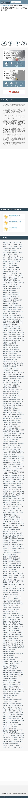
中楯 (4, 529)
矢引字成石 (6, 468)
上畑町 (15, 258)
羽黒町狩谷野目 (13, 668)
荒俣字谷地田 (6, 611)
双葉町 (21, 244)
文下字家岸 (21, 277)
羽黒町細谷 (6, 668)
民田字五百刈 (12, 334)
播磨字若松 (6, 420)
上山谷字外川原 (16, 319)
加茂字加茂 (21, 498)
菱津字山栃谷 (6, 531)
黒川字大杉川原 (7, 691)
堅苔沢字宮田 (6, 497)
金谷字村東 (12, 321)
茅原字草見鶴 (13, 265)
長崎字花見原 (12, 567)
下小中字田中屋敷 (7, 527)
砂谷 (19, 449)
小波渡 (12, 495)
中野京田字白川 (16, 410)
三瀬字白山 (20, 483)
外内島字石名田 (7, 301)
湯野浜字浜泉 (6, 508)
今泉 (18, 502)
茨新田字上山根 (7, 573)
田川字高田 (6, 437)
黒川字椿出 (6, 690)
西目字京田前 (6, 475)
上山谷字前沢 (12, 317)
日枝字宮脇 (6, 248)
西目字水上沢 (20, 477)
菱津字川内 (13, 533)
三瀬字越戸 (6, 483)
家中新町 (16, 259)
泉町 (4, 259)
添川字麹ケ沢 (6, 590)
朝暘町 (21, 275)
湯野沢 (12, 430)
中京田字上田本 (14, 424)
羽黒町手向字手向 (7, 672)
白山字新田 (20, 355)
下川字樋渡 (20, 546)
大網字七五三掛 (12, 718)
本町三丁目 (18, 242)
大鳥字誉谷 (6, 703)
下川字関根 (21, 539)
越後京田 (21, 584)
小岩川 (17, 745)
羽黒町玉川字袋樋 (7, 638)
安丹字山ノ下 (13, 407)
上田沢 (10, 707)
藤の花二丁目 (19, 617)
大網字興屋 (21, 720)
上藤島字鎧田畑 (16, 607)
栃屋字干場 (21, 523)
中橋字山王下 (13, 332)
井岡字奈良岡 (20, 378)
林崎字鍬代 (6, 403)
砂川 (20, 711)
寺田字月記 (12, 374)
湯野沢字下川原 (20, 430)
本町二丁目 (12, 242)
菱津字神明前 (11, 529)
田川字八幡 (13, 433)
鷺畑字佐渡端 (20, 590)
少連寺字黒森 (6, 441)
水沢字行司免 (6, 456)
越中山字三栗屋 (7, 722)
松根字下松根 (6, 695)
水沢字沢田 (13, 452)
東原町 (17, 256)
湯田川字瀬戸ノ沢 (7, 346)
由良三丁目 (18, 489)
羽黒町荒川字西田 (18, 625)
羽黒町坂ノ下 (19, 630)
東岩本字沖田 (6, 728)
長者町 (15, 246)
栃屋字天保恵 (6, 525)
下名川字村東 (19, 714)
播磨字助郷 (12, 420)
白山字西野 (18, 357)
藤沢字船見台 (13, 353)
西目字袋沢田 (12, 477)
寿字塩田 (18, 326)
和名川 (12, 605)
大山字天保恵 (19, 519)
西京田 (20, 412)
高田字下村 (6, 391)
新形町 (10, 258)
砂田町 (4, 284)
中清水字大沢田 (7, 384)
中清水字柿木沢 (16, 386)
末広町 (15, 273)
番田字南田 (12, 271)
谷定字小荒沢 (6, 326)
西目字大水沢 (12, 479)
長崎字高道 (12, 565)
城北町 (11, 263)
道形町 (4, 273)
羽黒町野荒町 (16, 628)
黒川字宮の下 (12, 690)
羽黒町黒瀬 (12, 659)
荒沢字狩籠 (13, 705)
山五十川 (5, 739)
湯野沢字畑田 (6, 430)
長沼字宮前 (19, 602)
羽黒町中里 (6, 630)
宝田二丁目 (17, 261)
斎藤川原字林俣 (17, 286)
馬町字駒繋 (20, 535)
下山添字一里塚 (7, 686)
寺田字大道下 (6, 376)
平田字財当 (20, 422)
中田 (20, 676)
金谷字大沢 (6, 321)
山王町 (21, 258)
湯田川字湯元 (16, 346)
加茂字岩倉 (6, 500)
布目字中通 (13, 365)
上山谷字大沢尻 (7, 319)
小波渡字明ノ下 (12, 493)
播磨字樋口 (6, 418)
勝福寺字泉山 (13, 290)
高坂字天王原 (6, 340)
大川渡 (17, 583)
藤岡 (4, 586)
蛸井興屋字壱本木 (7, 594)
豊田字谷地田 (12, 401)
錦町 (4, 258)
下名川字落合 (11, 714)
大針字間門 (19, 709)
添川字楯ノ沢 (12, 588)
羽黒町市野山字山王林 (8, 636)
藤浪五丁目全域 (7, 623)
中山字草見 (20, 462)
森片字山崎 (16, 380)
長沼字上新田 (11, 602)
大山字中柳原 (19, 512)
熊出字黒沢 (12, 716)
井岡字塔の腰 (20, 376)
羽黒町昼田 (6, 659)
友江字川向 (12, 521)
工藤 (4, 598)
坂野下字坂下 (13, 449)
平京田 (14, 412)
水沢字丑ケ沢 (6, 452)
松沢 (11, 709)
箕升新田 (20, 615)
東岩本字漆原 (13, 726)
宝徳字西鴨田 (6, 613)
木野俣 (4, 747)
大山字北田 (17, 517)
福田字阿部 (20, 399)
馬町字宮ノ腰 (15, 537)
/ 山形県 (5, 5)
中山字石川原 (19, 464)
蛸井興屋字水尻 (17, 594)
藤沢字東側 (18, 351)
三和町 (4, 244)
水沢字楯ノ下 (20, 452)
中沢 (10, 468)
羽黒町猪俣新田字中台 (8, 651)
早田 (11, 745)
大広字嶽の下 (6, 462)
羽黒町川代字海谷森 (19, 646)
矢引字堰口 (14, 466)
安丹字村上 (12, 405)
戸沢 (9, 739)
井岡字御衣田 (12, 378)
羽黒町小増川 (6, 647)
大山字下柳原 (12, 514)
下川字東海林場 (13, 548)
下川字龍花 (6, 548)
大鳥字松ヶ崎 (6, 705)
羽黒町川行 (13, 649)
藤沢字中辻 (13, 355)
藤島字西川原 (6, 583)
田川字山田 (12, 432)
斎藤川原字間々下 (7, 286)
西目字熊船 (6, 479)
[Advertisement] (14, 26)
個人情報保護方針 (17, 793)
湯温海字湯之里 (16, 732)
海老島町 (5, 575)
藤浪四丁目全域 (16, 621)
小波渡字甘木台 (20, 495)
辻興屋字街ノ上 (7, 560)
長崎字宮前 (6, 567)
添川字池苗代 (20, 588)
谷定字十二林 (13, 324)
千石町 (10, 246)
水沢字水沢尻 (13, 456)
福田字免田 (14, 397)
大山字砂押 (6, 519)
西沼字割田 (12, 561)
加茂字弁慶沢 (20, 500)
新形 (16, 263)
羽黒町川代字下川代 (8, 642)
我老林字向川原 (16, 294)
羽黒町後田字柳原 (7, 661)
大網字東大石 (13, 720)
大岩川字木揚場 (20, 733)
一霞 (4, 733)
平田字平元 (18, 420)
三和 (15, 586)
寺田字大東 (6, 374)
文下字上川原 (6, 279)
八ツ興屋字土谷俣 (7, 305)
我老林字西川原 (7, 298)
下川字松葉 (20, 544)
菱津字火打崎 (13, 531)
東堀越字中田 (15, 592)
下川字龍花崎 (19, 540)
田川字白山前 (20, 433)
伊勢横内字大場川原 (18, 307)
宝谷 (11, 697)
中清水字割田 (15, 384)
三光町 (15, 244)
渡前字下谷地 (6, 605)
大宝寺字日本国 (16, 281)
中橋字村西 (12, 330)
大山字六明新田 (16, 516)
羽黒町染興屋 (6, 649)
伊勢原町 (21, 575)
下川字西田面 (13, 542)
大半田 (4, 615)
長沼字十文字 (12, 603)
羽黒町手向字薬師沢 (8, 674)
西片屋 (18, 682)
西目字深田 (6, 481)
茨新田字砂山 (13, 569)
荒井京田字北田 (16, 395)
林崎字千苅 (6, 405)
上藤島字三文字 (7, 607)
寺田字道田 (21, 372)
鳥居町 (10, 275)
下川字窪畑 (6, 550)
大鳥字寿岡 (18, 703)
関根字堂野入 (13, 443)
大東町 (4, 254)
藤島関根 (16, 598)
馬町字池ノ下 (6, 539)
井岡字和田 (13, 376)
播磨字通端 (18, 418)
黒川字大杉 (21, 691)
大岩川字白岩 (11, 733)
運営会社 (4, 793)
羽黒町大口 (15, 638)
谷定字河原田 (19, 321)
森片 (9, 380)
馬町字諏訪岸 (12, 535)
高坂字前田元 (20, 338)
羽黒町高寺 (6, 665)
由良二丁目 (12, 489)
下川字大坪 (6, 546)
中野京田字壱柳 (16, 409)
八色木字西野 (6, 600)
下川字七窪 (21, 548)
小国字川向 (6, 741)
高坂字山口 (21, 336)
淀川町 (10, 284)
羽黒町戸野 (12, 630)
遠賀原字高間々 (7, 303)
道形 (15, 579)
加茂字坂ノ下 (12, 500)
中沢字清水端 (6, 470)
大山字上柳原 (11, 512)
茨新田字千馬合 (7, 571)
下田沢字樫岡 (6, 709)
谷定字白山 (6, 323)
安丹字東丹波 (6, 407)
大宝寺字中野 (13, 279)
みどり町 (5, 282)
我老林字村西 (16, 296)
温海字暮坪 (20, 730)
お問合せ (24, 793)
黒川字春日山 (20, 690)
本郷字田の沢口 (19, 712)
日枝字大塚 (18, 248)
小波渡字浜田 (6, 495)
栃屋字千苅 (18, 521)
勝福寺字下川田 (7, 292)
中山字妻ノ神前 (7, 466)
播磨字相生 (12, 418)
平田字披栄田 (6, 424)
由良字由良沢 (12, 491)
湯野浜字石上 (13, 508)
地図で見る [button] (15, 92)
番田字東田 (6, 271)
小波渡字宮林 (20, 493)
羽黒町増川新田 (7, 634)
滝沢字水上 (20, 315)
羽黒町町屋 (21, 647)
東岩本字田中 (13, 728)
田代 (10, 701)
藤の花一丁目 (11, 617)
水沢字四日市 (19, 451)
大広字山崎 (13, 462)
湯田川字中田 (15, 347)
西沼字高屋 (18, 561)
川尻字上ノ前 (17, 596)
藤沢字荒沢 (6, 351)
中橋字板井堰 (12, 328)
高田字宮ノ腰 (12, 391)
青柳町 (17, 267)
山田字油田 (13, 363)
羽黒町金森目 (13, 647)
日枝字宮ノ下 (15, 252)
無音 (9, 598)
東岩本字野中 (6, 726)
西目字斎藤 (18, 481)
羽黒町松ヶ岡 (19, 653)
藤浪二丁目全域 (16, 619)
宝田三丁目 (6, 263)
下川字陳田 (6, 540)
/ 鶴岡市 (8, 5)
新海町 (10, 282)
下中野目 (10, 584)
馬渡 (16, 701)
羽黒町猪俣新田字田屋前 (9, 653)
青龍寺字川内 (13, 313)
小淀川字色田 (6, 372)
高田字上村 (19, 389)
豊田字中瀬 (20, 401)
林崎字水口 (18, 403)
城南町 (21, 246)
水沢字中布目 (6, 458)
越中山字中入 (6, 724)
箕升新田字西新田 (12, 615)
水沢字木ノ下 (13, 454)
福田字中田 (13, 399)
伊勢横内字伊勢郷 (7, 307)
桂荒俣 (21, 684)
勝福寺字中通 (6, 290)
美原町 (4, 269)
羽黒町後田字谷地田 (8, 663)
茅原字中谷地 (6, 267)
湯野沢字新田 (15, 428)
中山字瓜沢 (12, 464)
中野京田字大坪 (7, 410)
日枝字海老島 (6, 250)
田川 (19, 435)
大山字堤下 (11, 517)
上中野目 (5, 596)
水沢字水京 (21, 456)
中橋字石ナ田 (19, 330)
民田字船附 (21, 332)
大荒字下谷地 (6, 474)
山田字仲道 (20, 363)
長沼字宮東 (6, 603)
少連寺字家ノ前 (7, 439)
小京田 (4, 416)
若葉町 (10, 259)
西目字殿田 (12, 481)
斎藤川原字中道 (7, 288)
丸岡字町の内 (15, 686)
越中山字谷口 (15, 722)
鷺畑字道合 (13, 590)
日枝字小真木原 (7, 252)
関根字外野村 (13, 441)
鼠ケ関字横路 (19, 741)
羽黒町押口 (15, 667)
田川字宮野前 (6, 435)
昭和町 (21, 252)
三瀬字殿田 (12, 485)
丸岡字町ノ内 (6, 688)
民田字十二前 (6, 336)
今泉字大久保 (6, 504)
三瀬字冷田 (20, 487)
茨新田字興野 (15, 571)
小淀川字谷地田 (14, 370)
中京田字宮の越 (7, 428)
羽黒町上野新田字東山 (8, 657)
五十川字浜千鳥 (20, 735)
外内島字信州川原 (17, 300)
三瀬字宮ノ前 (6, 487)
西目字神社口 (20, 479)
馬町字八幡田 (13, 539)
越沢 (9, 747)
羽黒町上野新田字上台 (8, 655)
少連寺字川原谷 (16, 439)
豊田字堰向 (6, 401)
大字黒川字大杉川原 (8, 693)
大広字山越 (21, 458)
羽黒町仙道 (20, 632)
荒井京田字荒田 (7, 395)
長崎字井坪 (6, 565)
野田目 (15, 584)
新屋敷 (4, 609)
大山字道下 (12, 519)
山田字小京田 (6, 363)
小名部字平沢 (6, 745)
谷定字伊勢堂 (6, 324)
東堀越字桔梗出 (7, 592)
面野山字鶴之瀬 (12, 554)
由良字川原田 (20, 491)
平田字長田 (13, 422)
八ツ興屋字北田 (17, 305)
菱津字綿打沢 (6, 533)
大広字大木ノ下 (13, 460)
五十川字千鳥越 (14, 737)
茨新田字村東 (20, 567)
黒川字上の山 (19, 688)
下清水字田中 (15, 388)
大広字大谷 (21, 460)
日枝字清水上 (13, 250)
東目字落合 (20, 447)
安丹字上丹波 (19, 405)
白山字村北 (12, 357)
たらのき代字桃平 (7, 699)
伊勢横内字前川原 (7, 309)
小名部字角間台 (14, 743)
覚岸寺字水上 (6, 393)
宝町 (4, 275)
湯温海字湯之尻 (7, 732)
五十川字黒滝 (11, 735)
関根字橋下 (21, 443)
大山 (4, 517)
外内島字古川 (15, 298)
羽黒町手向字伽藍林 (18, 672)
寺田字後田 (18, 374)
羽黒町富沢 (18, 657)
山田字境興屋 (6, 365)
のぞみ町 (14, 301)
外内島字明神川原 (7, 300)
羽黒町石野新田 (13, 665)
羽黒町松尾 (20, 670)
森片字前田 (6, 382)
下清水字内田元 (7, 388)
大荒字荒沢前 (20, 472)
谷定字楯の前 (19, 323)
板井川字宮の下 (7, 682)
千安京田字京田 (7, 552)
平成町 (10, 577)
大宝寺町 (10, 273)
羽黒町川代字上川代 (8, 640)
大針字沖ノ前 (15, 711)
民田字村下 (6, 334)
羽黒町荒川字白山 (18, 626)
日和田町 (16, 575)
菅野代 (15, 739)
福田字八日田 (6, 399)
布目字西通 (20, 365)
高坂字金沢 (21, 340)
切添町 (15, 275)
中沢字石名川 (13, 470)
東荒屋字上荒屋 (7, 684)
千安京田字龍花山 (16, 552)
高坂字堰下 (14, 342)
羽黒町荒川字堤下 (16, 623)
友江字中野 (6, 521)
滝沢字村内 (6, 317)
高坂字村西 (13, 344)
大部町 (10, 575)
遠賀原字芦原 (15, 303)
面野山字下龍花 (7, 556)
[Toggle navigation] (25, 2)
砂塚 (17, 605)
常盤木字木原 (13, 678)
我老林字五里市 (7, 294)
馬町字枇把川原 (7, 537)
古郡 (11, 583)
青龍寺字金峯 (6, 313)
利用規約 (9, 793)
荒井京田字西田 (7, 397)
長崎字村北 (18, 565)
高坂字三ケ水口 (7, 342)
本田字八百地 (6, 414)
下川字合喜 (13, 544)
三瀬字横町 (18, 485)
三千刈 (12, 688)
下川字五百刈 (12, 546)
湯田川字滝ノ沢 (7, 349)
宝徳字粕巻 (13, 613)
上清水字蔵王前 (13, 382)
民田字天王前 (20, 334)
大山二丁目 (12, 510)
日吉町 (21, 273)
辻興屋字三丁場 (16, 560)
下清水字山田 (6, 389)
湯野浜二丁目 (19, 506)
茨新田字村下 (6, 569)
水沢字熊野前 (11, 451)
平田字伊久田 (6, 422)
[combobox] (16, 2)
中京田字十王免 (17, 426)
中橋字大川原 (6, 332)
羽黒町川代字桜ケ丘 (8, 646)
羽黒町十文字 (6, 632)
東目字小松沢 (12, 447)
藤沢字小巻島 (6, 355)
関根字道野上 (6, 443)
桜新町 (15, 577)
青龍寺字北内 (19, 311)
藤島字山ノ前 (6, 581)
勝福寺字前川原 (16, 292)
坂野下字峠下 (6, 449)
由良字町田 (6, 491)
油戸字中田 (13, 504)
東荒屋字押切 (15, 684)
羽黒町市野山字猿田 (17, 634)
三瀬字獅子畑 (12, 483)
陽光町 (12, 267)
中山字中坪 (6, 464)
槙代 (4, 735)
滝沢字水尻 (13, 315)
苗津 (4, 311)
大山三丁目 (18, 510)
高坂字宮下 (6, 338)
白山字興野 (6, 357)
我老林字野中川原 (7, 296)
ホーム (2, 5)
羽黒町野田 (13, 632)
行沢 (4, 712)
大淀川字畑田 (12, 366)
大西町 (15, 282)
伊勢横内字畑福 (17, 309)
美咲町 (10, 579)
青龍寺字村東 (6, 315)
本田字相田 (13, 414)
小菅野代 (21, 737)
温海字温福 (13, 730)
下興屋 (12, 525)
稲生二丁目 (17, 269)
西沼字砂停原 (12, 563)
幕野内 (18, 613)
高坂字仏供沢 (6, 344)
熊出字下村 (6, 716)
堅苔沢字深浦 (13, 498)
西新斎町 (21, 282)
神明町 (10, 254)
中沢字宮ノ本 (18, 468)
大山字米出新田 (7, 516)
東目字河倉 (6, 447)
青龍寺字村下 (11, 311)
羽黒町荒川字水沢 (7, 628)
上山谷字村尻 (20, 317)
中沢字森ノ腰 (6, 472)
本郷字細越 (11, 712)
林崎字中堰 (12, 403)
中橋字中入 (20, 328)
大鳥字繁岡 (12, 703)
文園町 (4, 246)
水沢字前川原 (6, 454)
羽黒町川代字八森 (18, 644)
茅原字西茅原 (6, 265)
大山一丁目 (6, 510)
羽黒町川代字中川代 (19, 640)
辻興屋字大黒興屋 (7, 558)
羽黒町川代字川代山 (8, 644)
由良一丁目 (6, 489)
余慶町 (4, 579)
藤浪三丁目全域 (7, 621)
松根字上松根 (6, 697)
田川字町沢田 (19, 437)
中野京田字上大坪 (7, 412)
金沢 (4, 506)
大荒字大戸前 (13, 474)
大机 (4, 451)
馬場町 (21, 259)
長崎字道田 (20, 563)
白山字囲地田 (6, 359)
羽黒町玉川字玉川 (19, 636)
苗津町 (15, 254)
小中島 (4, 602)
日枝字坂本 (12, 248)
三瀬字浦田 (13, 487)
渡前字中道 (20, 603)
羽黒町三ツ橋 (6, 670)
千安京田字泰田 (13, 550)
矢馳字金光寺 (13, 361)
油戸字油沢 (20, 504)
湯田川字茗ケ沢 (16, 349)
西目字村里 (21, 475)
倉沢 (4, 707)
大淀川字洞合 (16, 368)
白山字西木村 (13, 359)
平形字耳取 (19, 609)
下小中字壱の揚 (20, 525)
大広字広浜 (6, 460)
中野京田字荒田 (7, 409)
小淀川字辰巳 (13, 372)
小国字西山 (12, 741)
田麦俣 (4, 718)
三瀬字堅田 (6, 485)
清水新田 (12, 389)
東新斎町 (5, 261)
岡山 (4, 380)
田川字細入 (18, 432)
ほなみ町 (21, 577)
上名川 (4, 714)
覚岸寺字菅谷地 (14, 393)
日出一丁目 (6, 256)
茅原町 (4, 577)
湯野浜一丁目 (11, 506)
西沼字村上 (6, 563)
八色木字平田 (13, 600)
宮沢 (19, 508)
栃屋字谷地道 (6, 523)
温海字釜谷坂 (6, 730)
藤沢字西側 (12, 351)
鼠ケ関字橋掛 (6, 743)
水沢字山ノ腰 (13, 458)
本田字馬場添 (20, 414)
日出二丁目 (12, 256)
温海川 (21, 739)
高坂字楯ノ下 (13, 336)
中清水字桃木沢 (7, 386)
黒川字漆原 (14, 691)
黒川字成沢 (17, 693)
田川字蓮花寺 (6, 433)
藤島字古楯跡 (20, 581)
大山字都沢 (6, 514)
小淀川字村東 (6, 370)
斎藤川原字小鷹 (16, 288)
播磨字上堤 (11, 416)
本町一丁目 (6, 242)
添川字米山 (6, 588)
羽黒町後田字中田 (17, 661)
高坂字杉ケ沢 (12, 338)
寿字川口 (12, 326)
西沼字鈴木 (6, 561)
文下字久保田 (13, 277)
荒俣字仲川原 (13, 611)
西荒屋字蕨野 (6, 680)
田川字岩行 (6, 432)
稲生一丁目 (11, 269)
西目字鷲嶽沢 (13, 475)
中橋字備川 (6, 328)
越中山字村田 (13, 724)
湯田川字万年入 (7, 347)
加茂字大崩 (13, 502)
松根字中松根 (13, 695)
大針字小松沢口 (7, 711)
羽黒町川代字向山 (18, 642)
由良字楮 (5, 493)
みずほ (21, 747)
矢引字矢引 (21, 466)
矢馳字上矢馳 (6, 361)
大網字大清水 (6, 720)
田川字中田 (12, 437)
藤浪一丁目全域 (7, 619)
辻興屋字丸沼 (16, 558)
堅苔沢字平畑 (6, 498)
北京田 (18, 391)
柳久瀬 (4, 617)
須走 (9, 586)
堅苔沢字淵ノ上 (14, 497)
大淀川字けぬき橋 (7, 368)
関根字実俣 (6, 445)
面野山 (4, 554)
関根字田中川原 (13, 445)
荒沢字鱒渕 (20, 705)
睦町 (9, 244)
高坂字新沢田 (13, 340)
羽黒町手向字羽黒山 (19, 674)
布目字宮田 (6, 366)
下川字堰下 (12, 540)
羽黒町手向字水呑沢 (8, 676)
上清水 (19, 382)
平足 (9, 596)
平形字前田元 (11, 609)
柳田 (17, 271)
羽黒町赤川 (13, 670)
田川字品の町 (13, 435)
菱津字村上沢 (19, 529)
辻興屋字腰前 (15, 556)
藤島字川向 (13, 581)
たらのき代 (6, 701)
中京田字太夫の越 (7, 426)
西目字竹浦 (6, 477)
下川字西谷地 (6, 542)
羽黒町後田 (17, 663)
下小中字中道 (16, 527)
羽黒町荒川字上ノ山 (8, 625)
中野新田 (20, 724)
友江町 (4, 512)
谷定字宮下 (12, 323)
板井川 (13, 682)
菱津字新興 (6, 535)
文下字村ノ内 (6, 277)
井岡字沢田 (6, 378)
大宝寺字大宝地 (7, 281)
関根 (19, 445)
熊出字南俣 (18, 716)
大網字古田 (20, 718)
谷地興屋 (5, 584)
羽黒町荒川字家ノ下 (8, 626)
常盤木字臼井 (6, 678)
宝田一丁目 (11, 261)
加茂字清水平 (6, 502)
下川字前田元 (6, 544)
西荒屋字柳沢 (13, 680)
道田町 (15, 284)
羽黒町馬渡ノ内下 (7, 667)
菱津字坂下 (20, 533)
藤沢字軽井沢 (6, 353)
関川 (15, 747)
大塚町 (13, 573)
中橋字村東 (6, 330)
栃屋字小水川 (13, 523)
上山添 (15, 676)
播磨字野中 (17, 416)
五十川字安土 (6, 737)
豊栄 (19, 600)
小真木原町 (20, 573)
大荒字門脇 (13, 472)
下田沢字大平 (17, 707)
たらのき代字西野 (17, 699)
